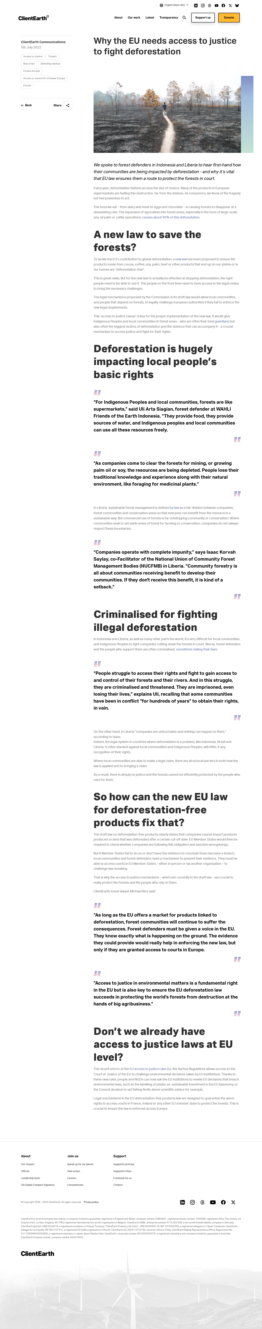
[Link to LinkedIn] (196, 5)
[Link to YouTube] (216, 5)
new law (181, 259)
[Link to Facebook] (223, 5)
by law (174, 508)
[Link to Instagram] (203, 5)
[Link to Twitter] (230, 5)
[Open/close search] (184, 17)
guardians (222, 321)
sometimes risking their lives (196, 649)
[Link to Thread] (209, 5)
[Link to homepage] (33, 17)
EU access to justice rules (148, 1069)
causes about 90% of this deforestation (170, 217)
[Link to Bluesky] (237, 5)
